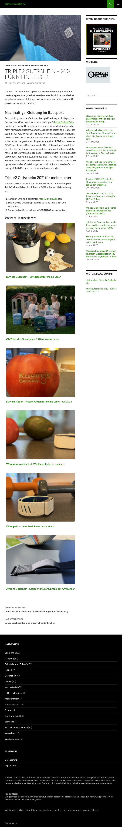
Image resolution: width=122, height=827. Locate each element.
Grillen (8, 681)
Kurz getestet (11, 687)
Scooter (8, 710)
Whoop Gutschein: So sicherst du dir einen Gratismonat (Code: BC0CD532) (101, 210)
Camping (9, 658)
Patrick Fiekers (37, 83)
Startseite (9, 721)
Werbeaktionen (39, 65)
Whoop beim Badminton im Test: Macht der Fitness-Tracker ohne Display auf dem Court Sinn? (101, 134)
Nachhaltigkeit (12, 704)
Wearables (10, 733)
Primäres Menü (118, 4)
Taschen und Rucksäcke (16, 727)
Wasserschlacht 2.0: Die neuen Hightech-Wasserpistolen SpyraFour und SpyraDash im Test (101, 253)
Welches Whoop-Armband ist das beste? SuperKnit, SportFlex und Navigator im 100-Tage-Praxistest (101, 166)
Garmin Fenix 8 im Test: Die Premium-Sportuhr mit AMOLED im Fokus (100, 196)
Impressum (10, 765)
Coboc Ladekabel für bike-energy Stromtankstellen (30, 621)
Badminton (10, 652)
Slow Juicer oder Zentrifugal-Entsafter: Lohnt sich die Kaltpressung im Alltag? (100, 118)
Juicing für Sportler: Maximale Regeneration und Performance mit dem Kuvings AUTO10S (101, 225)
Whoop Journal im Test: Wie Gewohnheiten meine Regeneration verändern (100, 239)
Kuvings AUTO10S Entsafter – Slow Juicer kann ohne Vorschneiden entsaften (100, 182)
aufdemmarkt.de (15, 4)
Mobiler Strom (12, 698)
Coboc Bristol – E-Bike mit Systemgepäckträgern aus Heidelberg (36, 609)
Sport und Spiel (12, 715)
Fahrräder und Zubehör (17, 65)
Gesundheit (10, 675)
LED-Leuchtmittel (13, 693)
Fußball (8, 670)
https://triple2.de (63, 122)
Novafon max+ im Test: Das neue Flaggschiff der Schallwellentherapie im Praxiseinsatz (101, 150)
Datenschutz (11, 759)
